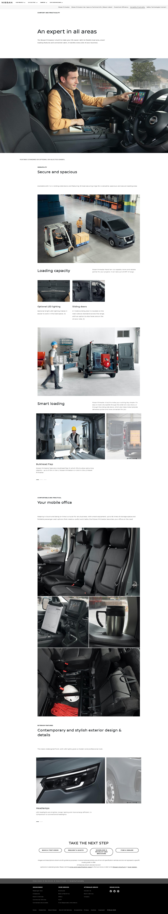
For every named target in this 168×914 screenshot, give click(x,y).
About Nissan (52, 910)
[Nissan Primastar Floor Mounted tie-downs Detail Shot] (129, 458)
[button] (20, 2)
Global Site (42, 910)
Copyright (101, 910)
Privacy (86, 910)
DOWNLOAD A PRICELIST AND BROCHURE (101, 851)
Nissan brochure (119, 867)
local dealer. (132, 867)
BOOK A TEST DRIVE (50, 850)
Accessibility (78, 910)
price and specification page (81, 867)
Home (34, 910)
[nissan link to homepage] (7, 2)
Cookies (93, 910)
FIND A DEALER (127, 850)
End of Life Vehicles (65, 910)
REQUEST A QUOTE (76, 850)
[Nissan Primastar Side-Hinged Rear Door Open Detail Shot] (134, 458)
